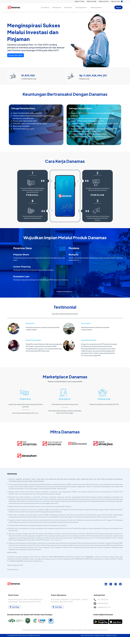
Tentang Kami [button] (80, 7)
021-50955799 (102, 599)
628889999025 (102, 603)
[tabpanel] (36, 75)
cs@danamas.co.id (103, 607)
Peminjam (68, 7)
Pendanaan (56, 7)
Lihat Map (15, 607)
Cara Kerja (45, 7)
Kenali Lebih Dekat (16, 55)
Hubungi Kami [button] (96, 7)
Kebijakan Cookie (111, 635)
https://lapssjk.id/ (56, 540)
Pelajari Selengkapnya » (65, 291)
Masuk (118, 7)
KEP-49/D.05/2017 (102, 630)
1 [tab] (65, 83)
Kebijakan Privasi (100, 635)
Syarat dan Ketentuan (87, 635)
